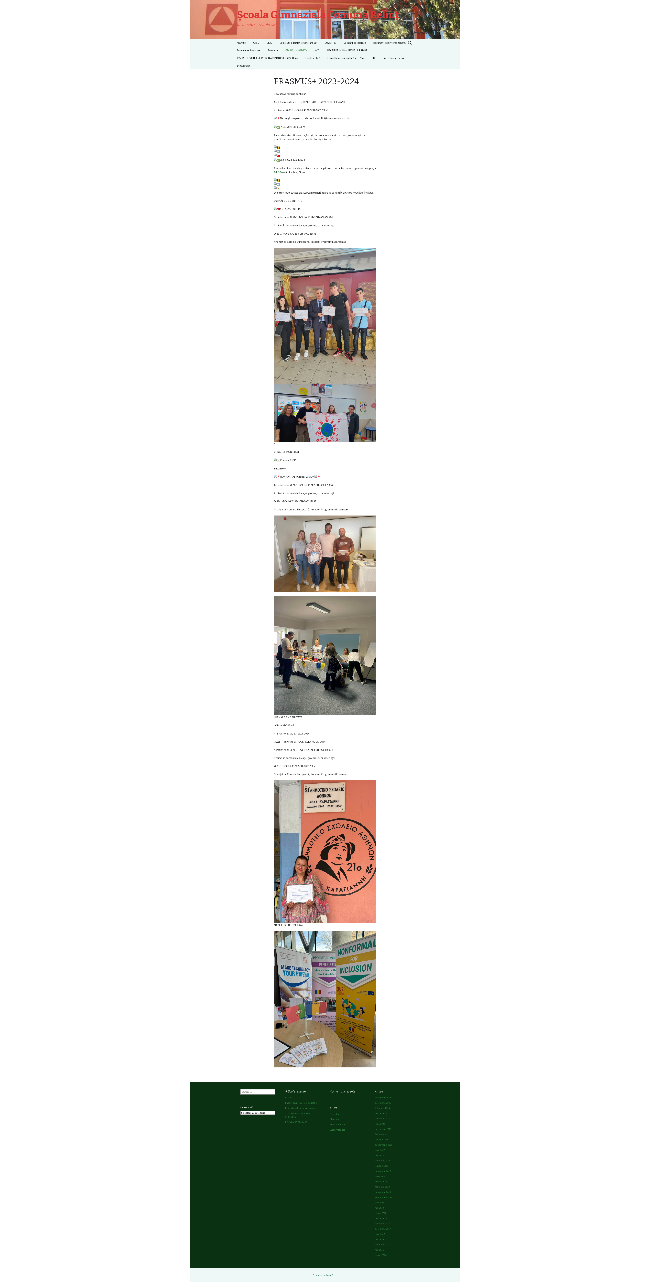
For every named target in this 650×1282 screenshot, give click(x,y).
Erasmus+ (273, 50)
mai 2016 (379, 1249)
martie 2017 (381, 1239)
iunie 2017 (380, 1234)
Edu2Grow (280, 172)
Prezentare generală (394, 58)
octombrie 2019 (383, 1171)
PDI (373, 58)
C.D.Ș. (256, 42)
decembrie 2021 (383, 1129)
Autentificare (336, 1114)
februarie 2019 (382, 1186)
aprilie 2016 (380, 1255)
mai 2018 (379, 1207)
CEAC (269, 42)
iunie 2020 (380, 1150)
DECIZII (288, 1097)
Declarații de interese (354, 42)
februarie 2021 (382, 1134)
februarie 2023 (382, 1118)
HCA (317, 50)
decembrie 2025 (383, 1097)
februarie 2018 (382, 1223)
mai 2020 (379, 1155)
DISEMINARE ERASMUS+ (296, 1122)
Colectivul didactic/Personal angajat (298, 42)
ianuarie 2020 (381, 1165)
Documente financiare (249, 50)
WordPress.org (337, 1129)
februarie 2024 (382, 1108)
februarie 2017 (382, 1244)
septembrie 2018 (383, 1197)
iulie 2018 (379, 1202)
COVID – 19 (330, 42)
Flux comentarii (337, 1124)
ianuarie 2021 (381, 1139)
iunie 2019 (380, 1176)
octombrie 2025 (383, 1102)
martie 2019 (381, 1181)
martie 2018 (381, 1218)
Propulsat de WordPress (325, 1275)
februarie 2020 (382, 1160)
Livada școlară (312, 58)
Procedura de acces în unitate (300, 1108)
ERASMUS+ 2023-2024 (296, 50)
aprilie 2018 (380, 1213)
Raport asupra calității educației (301, 1102)
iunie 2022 (380, 1123)
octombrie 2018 (383, 1192)
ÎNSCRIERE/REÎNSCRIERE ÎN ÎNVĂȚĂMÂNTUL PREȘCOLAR (267, 58)
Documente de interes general (389, 42)
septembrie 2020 (383, 1144)
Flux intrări (335, 1119)
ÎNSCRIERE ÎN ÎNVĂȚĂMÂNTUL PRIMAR (347, 50)
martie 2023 (381, 1113)
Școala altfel (243, 65)
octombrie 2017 (383, 1228)
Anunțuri (241, 42)
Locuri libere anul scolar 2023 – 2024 (345, 58)
